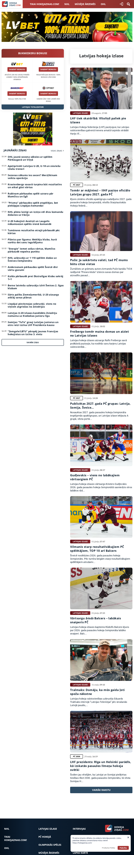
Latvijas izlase (47, 828)
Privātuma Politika (108, 848)
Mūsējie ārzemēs (85, 4)
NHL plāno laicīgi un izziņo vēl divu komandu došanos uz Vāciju (35, 213)
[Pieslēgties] (121, 4)
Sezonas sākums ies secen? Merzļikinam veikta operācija (32, 177)
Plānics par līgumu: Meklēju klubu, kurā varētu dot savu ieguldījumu (32, 241)
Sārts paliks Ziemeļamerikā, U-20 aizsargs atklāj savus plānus (33, 296)
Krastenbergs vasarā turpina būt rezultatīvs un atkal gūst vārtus (35, 186)
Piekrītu (123, 848)
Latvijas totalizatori (33, 107)
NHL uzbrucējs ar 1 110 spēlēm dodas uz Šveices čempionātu (32, 259)
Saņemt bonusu (17, 69)
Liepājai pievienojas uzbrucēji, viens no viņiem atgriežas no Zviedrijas (32, 305)
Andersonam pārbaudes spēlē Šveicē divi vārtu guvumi (33, 268)
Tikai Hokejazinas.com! (44, 4)
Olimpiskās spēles (49, 844)
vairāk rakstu (101, 789)
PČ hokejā (44, 836)
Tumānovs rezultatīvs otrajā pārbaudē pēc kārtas (34, 232)
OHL (103, 4)
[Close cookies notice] (128, 837)
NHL (66, 4)
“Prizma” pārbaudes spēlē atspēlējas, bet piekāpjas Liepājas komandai (33, 204)
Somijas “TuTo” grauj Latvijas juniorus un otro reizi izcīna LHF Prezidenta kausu (33, 323)
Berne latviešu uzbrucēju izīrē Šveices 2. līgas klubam (36, 287)
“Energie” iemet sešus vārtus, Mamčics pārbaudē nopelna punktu (31, 250)
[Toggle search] (128, 4)
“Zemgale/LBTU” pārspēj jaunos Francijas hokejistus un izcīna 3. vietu (33, 333)
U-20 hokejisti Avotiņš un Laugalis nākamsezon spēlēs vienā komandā (29, 222)
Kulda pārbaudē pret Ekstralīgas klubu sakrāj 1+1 (35, 278)
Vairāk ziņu (33, 342)
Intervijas (79, 828)
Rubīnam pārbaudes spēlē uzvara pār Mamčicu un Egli (30, 195)
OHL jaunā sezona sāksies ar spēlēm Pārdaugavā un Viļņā (30, 158)
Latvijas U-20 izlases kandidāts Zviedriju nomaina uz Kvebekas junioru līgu (32, 314)
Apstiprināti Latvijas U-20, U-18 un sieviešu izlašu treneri (34, 167)
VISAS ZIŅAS (56, 150)
